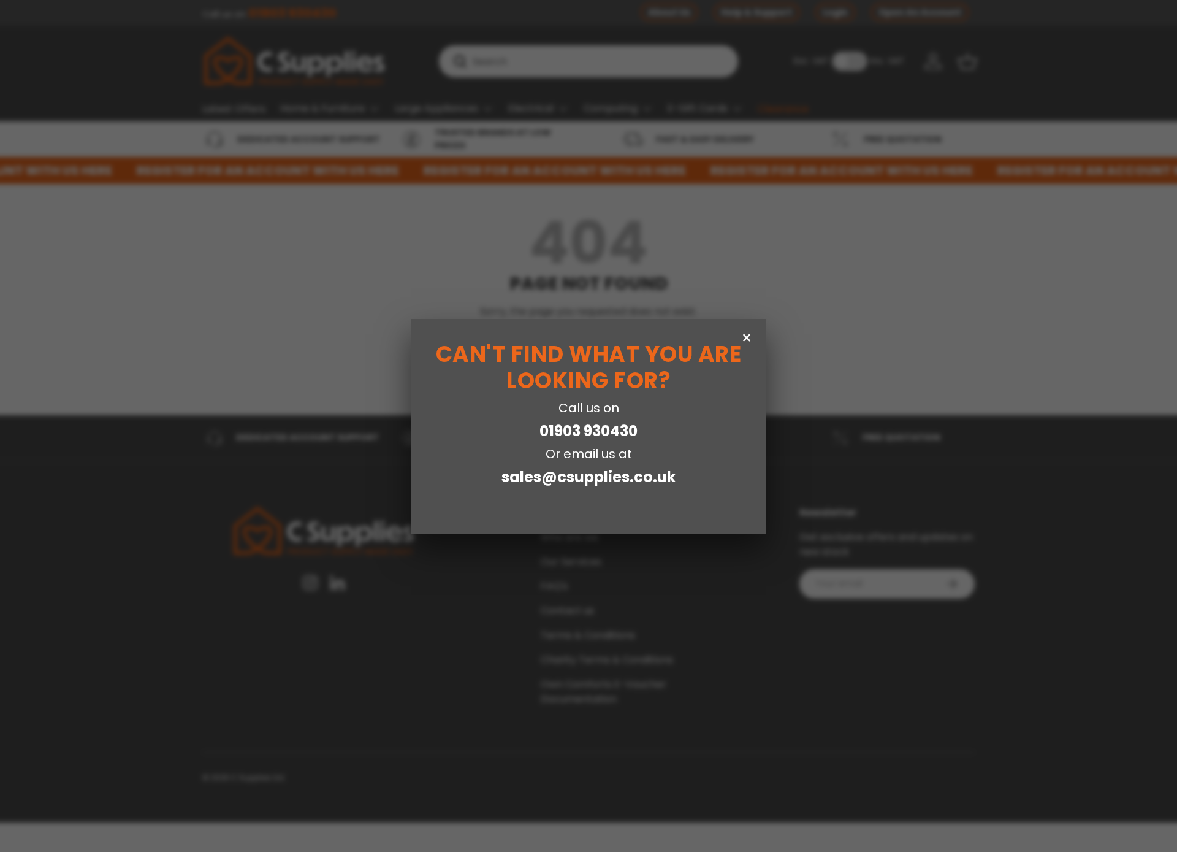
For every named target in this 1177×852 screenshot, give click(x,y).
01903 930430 (588, 430)
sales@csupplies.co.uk (588, 476)
